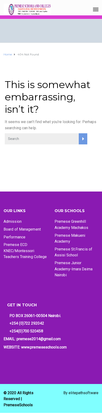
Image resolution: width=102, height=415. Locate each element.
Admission (13, 221)
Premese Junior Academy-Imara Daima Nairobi (74, 269)
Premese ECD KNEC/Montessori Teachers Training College (25, 250)
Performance (14, 237)
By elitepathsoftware (80, 393)
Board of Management (22, 229)
